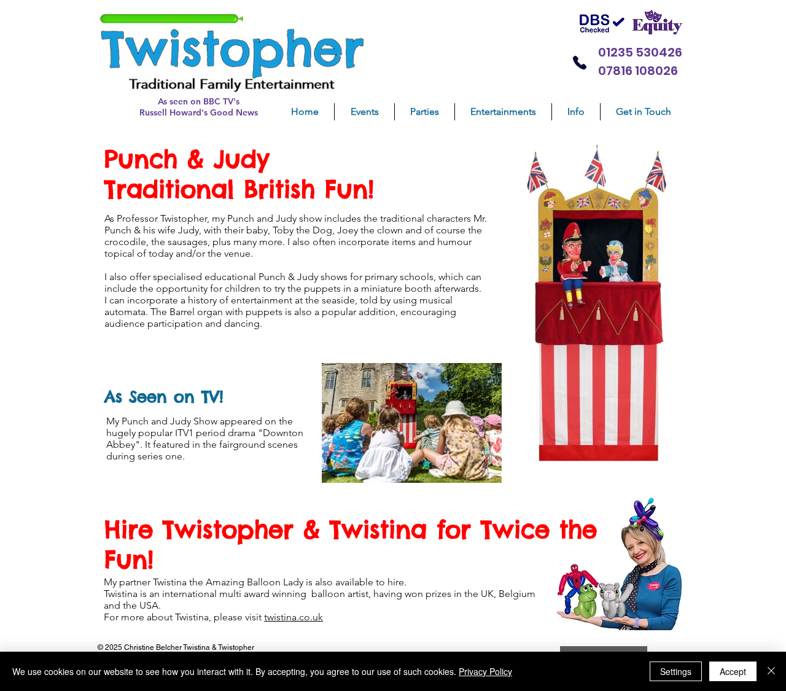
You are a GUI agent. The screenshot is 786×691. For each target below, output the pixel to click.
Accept (733, 671)
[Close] (771, 671)
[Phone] (579, 62)
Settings (675, 671)
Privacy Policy (485, 671)
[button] (424, 111)
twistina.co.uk (293, 617)
